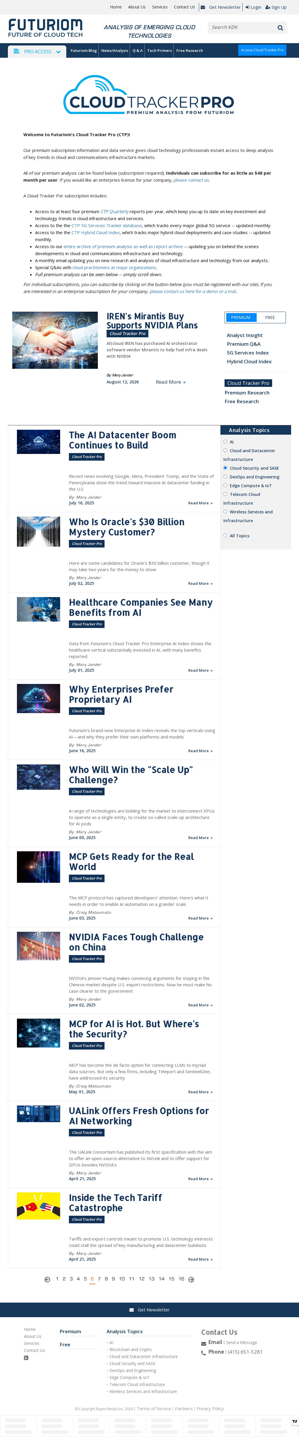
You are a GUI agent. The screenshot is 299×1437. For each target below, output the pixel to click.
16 (181, 1278)
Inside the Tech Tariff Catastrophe (115, 1202)
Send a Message (241, 1342)
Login (256, 7)
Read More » (171, 381)
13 (151, 1278)
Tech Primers (159, 50)
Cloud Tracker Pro (248, 383)
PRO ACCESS (37, 51)
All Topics (239, 535)
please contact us (191, 180)
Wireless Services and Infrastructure (143, 1391)
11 (132, 1278)
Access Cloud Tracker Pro (262, 50)
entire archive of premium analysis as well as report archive (123, 246)
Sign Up (279, 7)
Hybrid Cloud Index (248, 361)
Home (116, 7)
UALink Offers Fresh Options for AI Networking (139, 1115)
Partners (184, 1408)
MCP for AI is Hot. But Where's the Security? (134, 1028)
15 (171, 1278)
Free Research (189, 50)
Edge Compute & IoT (251, 485)
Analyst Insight (244, 335)
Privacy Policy (210, 1408)
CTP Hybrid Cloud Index (96, 232)
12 (142, 1278)
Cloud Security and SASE (254, 468)
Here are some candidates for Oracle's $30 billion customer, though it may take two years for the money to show (139, 566)
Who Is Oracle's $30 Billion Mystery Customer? (127, 526)
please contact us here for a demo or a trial (193, 291)
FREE (270, 317)
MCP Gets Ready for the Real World (131, 861)
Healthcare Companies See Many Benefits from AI (141, 607)
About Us (137, 7)
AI (232, 442)
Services (160, 7)
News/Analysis (114, 50)
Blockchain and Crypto (130, 1349)
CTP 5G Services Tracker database (107, 225)
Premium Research (247, 392)
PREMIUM (240, 317)
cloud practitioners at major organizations (114, 267)
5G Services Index (247, 352)
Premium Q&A (242, 344)
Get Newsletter (224, 7)
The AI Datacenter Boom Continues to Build (122, 439)
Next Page (191, 1280)
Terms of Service (154, 1408)
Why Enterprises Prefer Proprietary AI (121, 694)
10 (122, 1278)
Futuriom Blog (84, 50)
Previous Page (49, 1280)
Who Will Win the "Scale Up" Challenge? (131, 774)
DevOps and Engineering (254, 477)
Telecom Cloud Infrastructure (137, 1384)
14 (161, 1278)
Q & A (138, 50)
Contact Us (184, 7)
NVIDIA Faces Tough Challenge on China (136, 941)
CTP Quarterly (114, 211)
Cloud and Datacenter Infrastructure (143, 1356)
